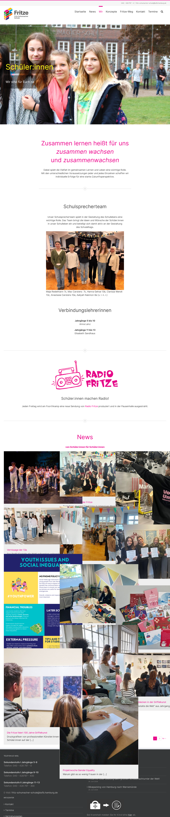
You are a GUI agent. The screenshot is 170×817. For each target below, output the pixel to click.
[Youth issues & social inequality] (43, 609)
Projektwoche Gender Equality (79, 770)
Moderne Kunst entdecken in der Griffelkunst (142, 702)
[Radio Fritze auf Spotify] (99, 593)
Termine (9, 810)
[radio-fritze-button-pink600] (85, 359)
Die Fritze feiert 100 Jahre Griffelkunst (27, 732)
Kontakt (9, 804)
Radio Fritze (91, 406)
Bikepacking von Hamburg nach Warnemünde (112, 787)
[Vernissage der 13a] (43, 526)
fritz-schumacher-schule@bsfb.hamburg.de (151, 3)
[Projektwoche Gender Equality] (99, 695)
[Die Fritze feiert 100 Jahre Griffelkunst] (43, 687)
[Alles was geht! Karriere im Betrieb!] (99, 533)
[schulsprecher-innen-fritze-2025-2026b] (85, 232)
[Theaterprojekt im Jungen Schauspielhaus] (43, 477)
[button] (162, 11)
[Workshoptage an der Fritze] (99, 474)
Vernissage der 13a (17, 550)
